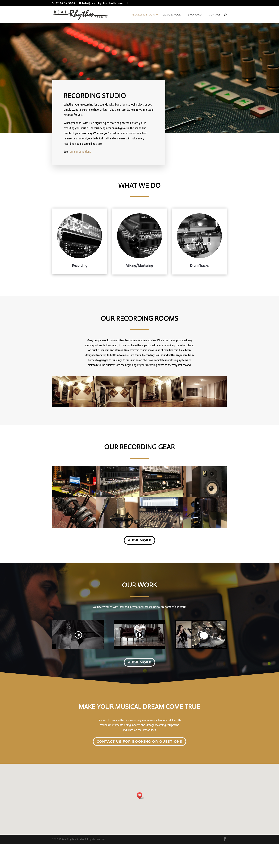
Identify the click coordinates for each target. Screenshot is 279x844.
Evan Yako (195, 15)
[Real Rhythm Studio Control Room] (74, 496)
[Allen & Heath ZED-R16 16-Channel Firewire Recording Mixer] (161, 527)
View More (139, 540)
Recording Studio (143, 15)
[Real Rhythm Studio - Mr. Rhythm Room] (74, 406)
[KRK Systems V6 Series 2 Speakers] (205, 496)
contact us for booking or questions (139, 741)
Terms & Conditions (79, 151)
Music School (171, 15)
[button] (140, 795)
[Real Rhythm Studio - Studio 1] (205, 406)
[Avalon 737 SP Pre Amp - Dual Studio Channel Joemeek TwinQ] (161, 496)
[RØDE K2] (118, 527)
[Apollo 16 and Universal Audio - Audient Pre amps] (118, 496)
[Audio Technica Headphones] (74, 527)
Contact (214, 15)
